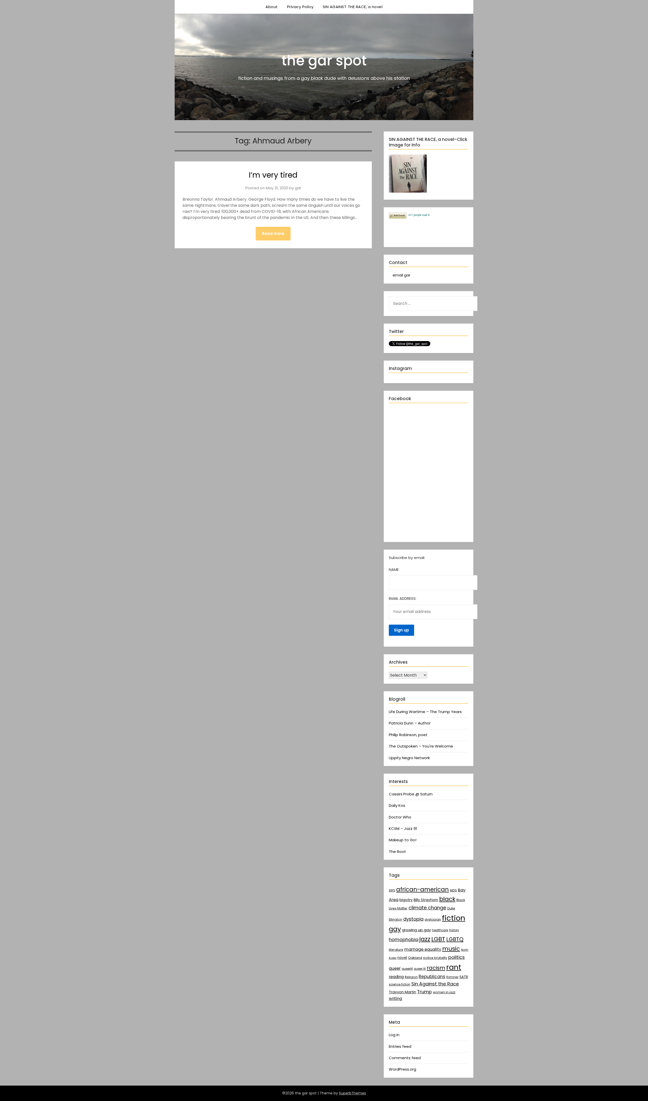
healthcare (440, 930)
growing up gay (416, 929)
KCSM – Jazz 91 (403, 828)
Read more (273, 233)
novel (402, 957)
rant (453, 967)
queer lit (420, 969)
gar (298, 188)
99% (392, 890)
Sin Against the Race (435, 984)
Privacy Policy (300, 6)
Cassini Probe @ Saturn (411, 794)
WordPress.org (402, 1069)
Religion (411, 977)
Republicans (432, 977)
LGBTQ (454, 939)
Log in (394, 1034)
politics (456, 957)
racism (436, 968)
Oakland (415, 957)
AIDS (453, 890)
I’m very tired (273, 175)
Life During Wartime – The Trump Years (425, 711)
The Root (397, 851)
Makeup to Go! (402, 840)
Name (394, 569)
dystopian (432, 919)
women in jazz (444, 992)
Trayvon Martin (402, 992)
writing (395, 998)
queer (395, 968)
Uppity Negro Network (409, 757)
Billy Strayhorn (426, 899)
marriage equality (422, 949)
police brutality (435, 958)
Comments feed (405, 1057)
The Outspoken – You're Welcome (421, 746)
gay (395, 929)
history (454, 930)
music (451, 949)
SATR (463, 976)
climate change (427, 907)
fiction (453, 918)
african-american (422, 889)
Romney (452, 977)
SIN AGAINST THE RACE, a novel (353, 6)
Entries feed (400, 1046)
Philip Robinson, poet (408, 734)
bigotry (406, 899)
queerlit (407, 969)
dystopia (413, 919)
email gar (401, 275)
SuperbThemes (352, 1093)
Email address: (402, 598)
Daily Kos (397, 805)
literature (396, 949)
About (272, 6)
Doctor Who (400, 817)
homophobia (403, 939)
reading (396, 976)
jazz (424, 939)
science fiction (399, 984)
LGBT (438, 939)
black (447, 899)
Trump (424, 991)
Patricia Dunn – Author (410, 723)
